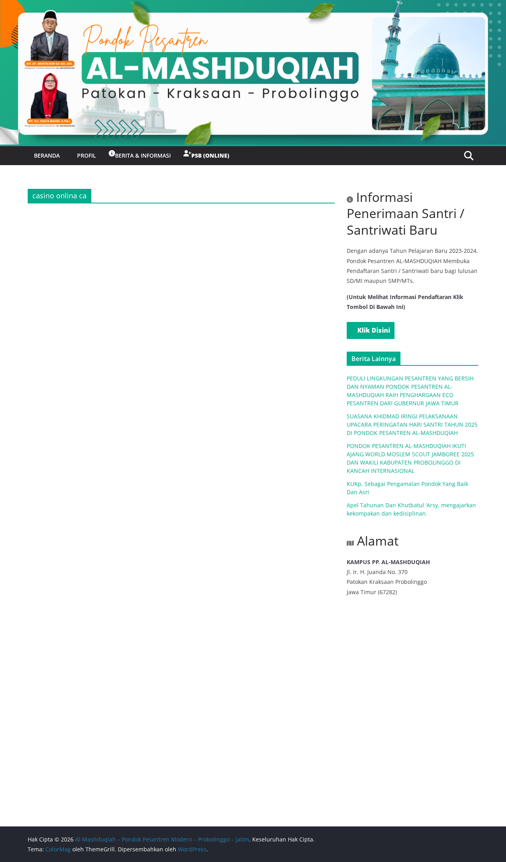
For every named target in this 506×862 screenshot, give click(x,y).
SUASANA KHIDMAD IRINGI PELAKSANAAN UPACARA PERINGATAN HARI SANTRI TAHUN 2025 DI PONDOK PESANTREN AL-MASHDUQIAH (412, 424)
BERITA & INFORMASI (143, 155)
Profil (86, 155)
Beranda (47, 155)
